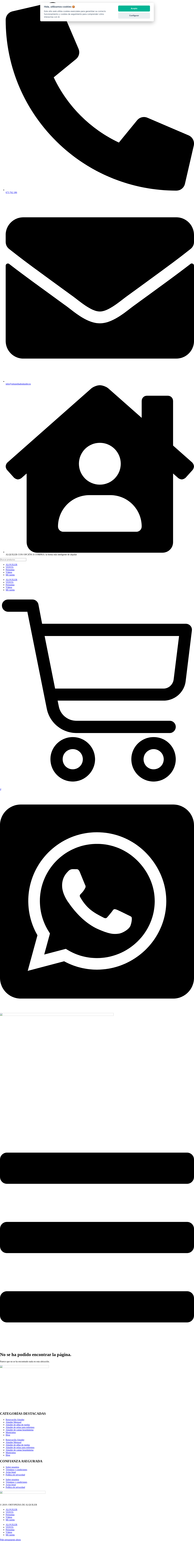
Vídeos (9, 572)
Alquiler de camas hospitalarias (20, 1430)
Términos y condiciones (16, 1469)
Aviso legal (11, 1472)
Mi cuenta (10, 575)
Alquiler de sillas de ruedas (18, 1425)
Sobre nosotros (12, 1467)
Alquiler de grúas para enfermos (20, 1427)
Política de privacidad (15, 1475)
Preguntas (10, 569)
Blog (8, 1435)
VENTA (9, 567)
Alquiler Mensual (13, 1422)
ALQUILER (11, 564)
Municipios (11, 1432)
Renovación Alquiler (15, 1419)
